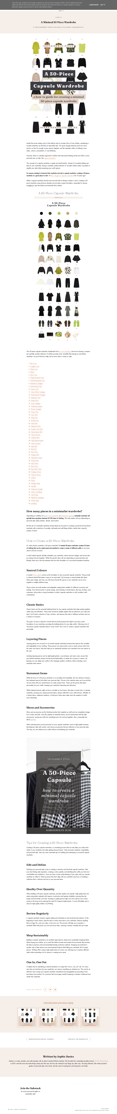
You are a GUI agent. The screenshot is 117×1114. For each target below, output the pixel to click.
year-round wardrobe (51, 516)
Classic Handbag (36, 492)
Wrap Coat (33, 369)
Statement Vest (35, 398)
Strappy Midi (35, 455)
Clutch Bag (34, 495)
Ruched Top (35, 421)
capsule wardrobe (49, 158)
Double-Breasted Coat (37, 381)
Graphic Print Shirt (37, 429)
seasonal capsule (67, 516)
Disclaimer (105, 1108)
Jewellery (34, 503)
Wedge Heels (35, 483)
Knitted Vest (34, 401)
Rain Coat (33, 363)
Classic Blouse (35, 435)
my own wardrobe (64, 351)
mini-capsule (57, 27)
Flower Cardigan (36, 409)
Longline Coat (34, 366)
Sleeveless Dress (36, 458)
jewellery (33, 720)
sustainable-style (78, 27)
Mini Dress (34, 452)
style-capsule (67, 27)
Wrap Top (34, 418)
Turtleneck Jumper (36, 406)
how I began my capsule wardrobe (62, 176)
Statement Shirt (35, 426)
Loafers (33, 478)
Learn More (94, 5)
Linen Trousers (35, 443)
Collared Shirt (35, 438)
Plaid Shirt (34, 423)
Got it (102, 5)
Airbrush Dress (36, 475)
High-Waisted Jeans (37, 440)
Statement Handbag (37, 498)
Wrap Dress (35, 461)
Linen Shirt (34, 415)
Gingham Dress (36, 472)
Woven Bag (35, 500)
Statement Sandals (37, 489)
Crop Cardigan (35, 403)
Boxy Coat (33, 375)
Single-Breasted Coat (37, 378)
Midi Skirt (34, 449)
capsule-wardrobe (41, 27)
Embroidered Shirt (36, 432)
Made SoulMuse (20, 1109)
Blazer (32, 372)
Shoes (33, 480)
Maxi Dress (34, 466)
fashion (50, 27)
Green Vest (34, 389)
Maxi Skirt (34, 446)
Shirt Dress (34, 463)
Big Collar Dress (36, 469)
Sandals (33, 486)
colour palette (37, 575)
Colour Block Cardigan (38, 392)
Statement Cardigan (36, 383)
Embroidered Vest (36, 386)
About (60, 10)
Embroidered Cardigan (38, 395)
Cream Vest (34, 412)
